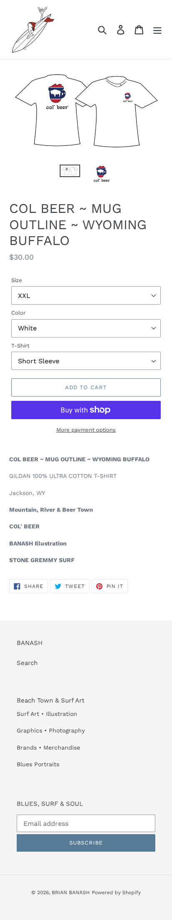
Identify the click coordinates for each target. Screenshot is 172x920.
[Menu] (157, 29)
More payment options (86, 430)
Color (18, 313)
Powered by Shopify (116, 892)
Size (16, 280)
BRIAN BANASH (71, 892)
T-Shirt (20, 345)
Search (27, 663)
